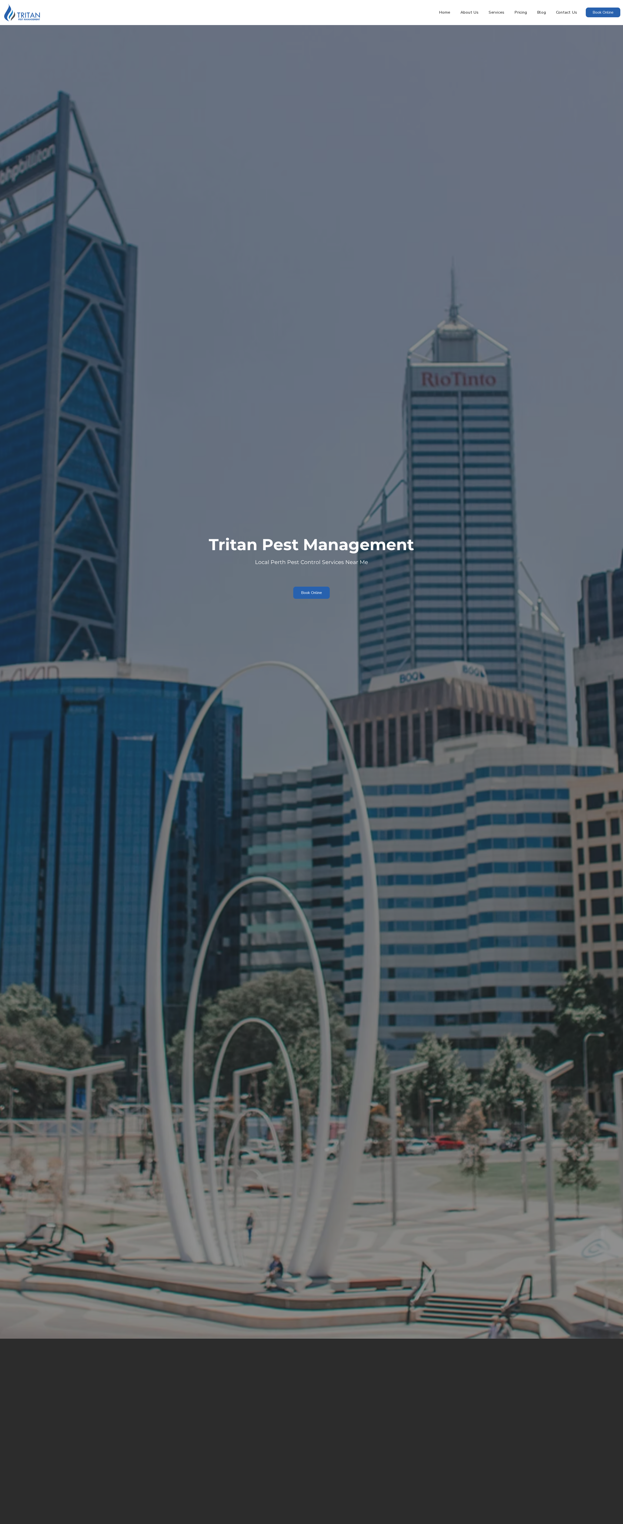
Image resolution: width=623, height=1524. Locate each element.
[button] (496, 12)
